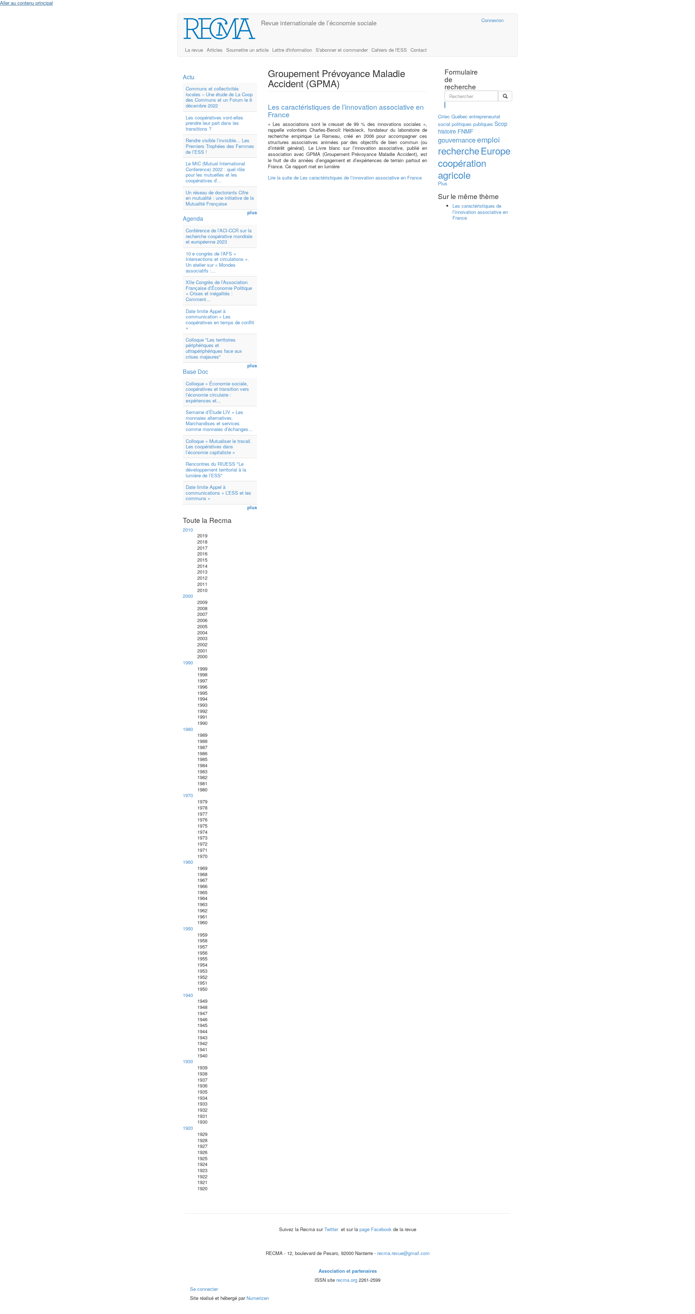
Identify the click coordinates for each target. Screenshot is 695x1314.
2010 (188, 529)
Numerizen (258, 1297)
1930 (188, 1061)
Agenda (193, 218)
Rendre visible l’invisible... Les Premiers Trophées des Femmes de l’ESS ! (220, 146)
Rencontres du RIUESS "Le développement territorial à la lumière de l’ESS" (216, 469)
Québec (459, 116)
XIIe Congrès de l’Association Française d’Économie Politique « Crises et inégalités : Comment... (219, 291)
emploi (488, 139)
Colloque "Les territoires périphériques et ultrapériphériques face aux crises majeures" (214, 348)
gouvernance (457, 139)
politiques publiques (472, 124)
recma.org (346, 1279)
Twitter (332, 1229)
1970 (188, 795)
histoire (447, 131)
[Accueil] (222, 28)
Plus (442, 183)
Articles (215, 49)
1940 (188, 995)
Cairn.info (444, 20)
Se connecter (204, 1288)
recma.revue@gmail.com (403, 1253)
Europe (495, 150)
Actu (188, 77)
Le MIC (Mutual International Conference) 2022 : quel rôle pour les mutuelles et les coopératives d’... (215, 172)
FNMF (465, 131)
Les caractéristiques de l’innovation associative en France (346, 110)
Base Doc (195, 371)
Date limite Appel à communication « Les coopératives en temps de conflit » (220, 319)
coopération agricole (462, 168)
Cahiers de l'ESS (389, 49)
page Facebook (375, 1229)
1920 (188, 1127)
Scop (500, 123)
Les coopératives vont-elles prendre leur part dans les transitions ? (214, 123)
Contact (418, 49)
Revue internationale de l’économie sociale (318, 22)
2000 (188, 595)
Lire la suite (345, 177)
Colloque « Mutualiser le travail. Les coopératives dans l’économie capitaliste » (219, 447)
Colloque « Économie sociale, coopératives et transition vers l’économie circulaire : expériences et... (217, 392)
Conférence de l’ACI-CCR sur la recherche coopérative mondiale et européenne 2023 (219, 236)
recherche (458, 150)
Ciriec (444, 116)
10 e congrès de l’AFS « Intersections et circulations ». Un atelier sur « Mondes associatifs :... (217, 262)
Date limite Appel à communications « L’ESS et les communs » (218, 492)
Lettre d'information (292, 49)
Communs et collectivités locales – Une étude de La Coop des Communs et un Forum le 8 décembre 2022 (219, 97)
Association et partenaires (348, 1270)
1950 (188, 928)
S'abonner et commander (342, 49)
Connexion (492, 20)
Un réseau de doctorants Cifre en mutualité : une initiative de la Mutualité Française (220, 198)
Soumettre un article (247, 49)
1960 (188, 861)
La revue (194, 49)
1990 (188, 662)
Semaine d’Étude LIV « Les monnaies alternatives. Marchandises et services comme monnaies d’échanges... (219, 420)
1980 (188, 729)
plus (252, 213)
